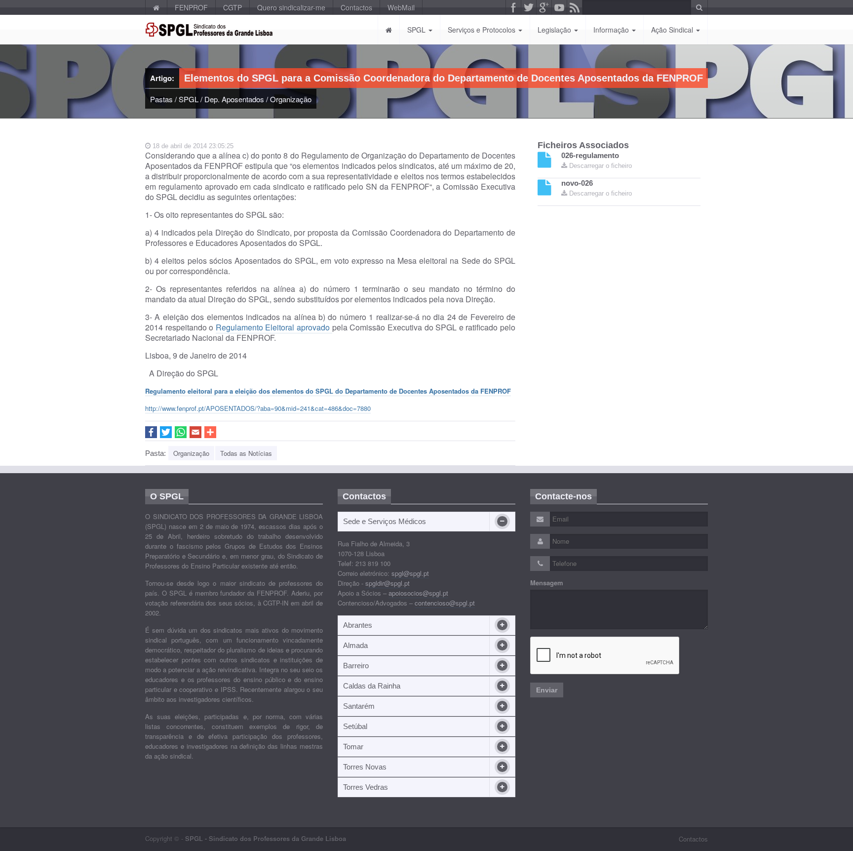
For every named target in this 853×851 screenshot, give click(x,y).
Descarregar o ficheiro (599, 165)
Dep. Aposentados (234, 99)
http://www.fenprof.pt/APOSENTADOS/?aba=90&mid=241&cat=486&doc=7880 (258, 408)
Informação (612, 30)
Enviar (546, 690)
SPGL (417, 30)
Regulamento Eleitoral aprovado (274, 327)
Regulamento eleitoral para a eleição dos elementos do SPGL (328, 391)
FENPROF (191, 7)
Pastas (161, 99)
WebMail (401, 7)
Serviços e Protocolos (482, 30)
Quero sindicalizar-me (291, 7)
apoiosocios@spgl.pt (418, 593)
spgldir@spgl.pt (387, 583)
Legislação (555, 30)
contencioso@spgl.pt (445, 603)
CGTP (232, 7)
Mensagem (546, 582)
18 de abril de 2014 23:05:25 (192, 146)
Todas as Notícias (246, 453)
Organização (290, 99)
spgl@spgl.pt (410, 573)
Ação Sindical (673, 30)
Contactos (356, 7)
